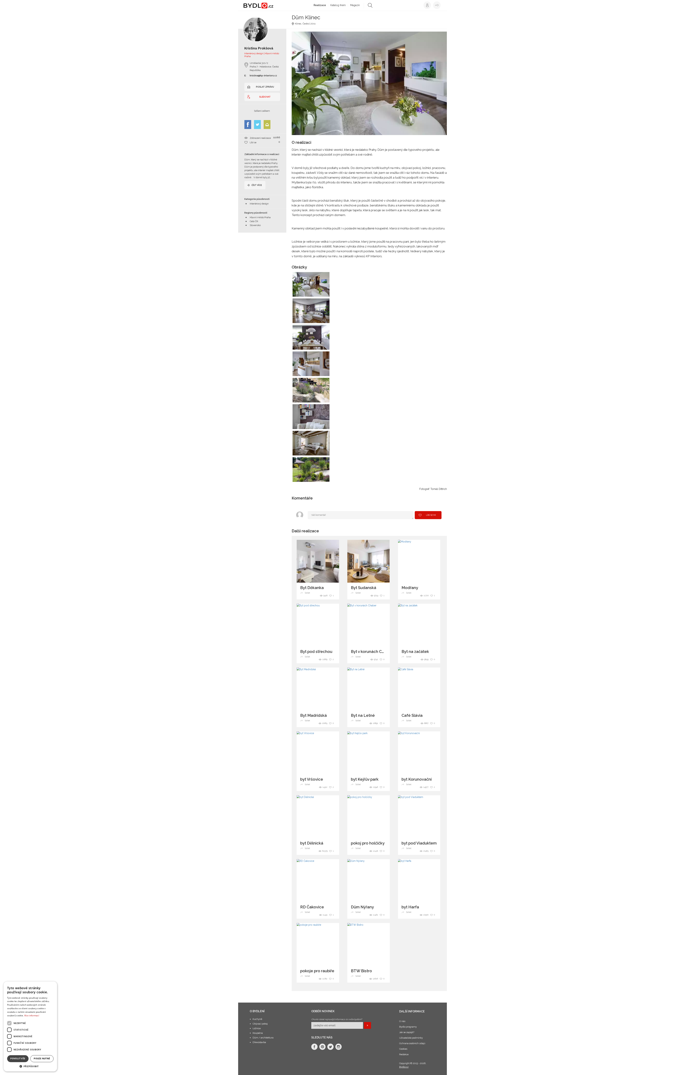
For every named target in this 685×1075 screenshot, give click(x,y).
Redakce (404, 1054)
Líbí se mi (431, 515)
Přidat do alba (323, 291)
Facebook (247, 124)
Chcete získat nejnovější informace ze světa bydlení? (336, 1019)
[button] (30, 1066)
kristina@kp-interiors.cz (263, 75)
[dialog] (30, 1026)
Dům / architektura (263, 1037)
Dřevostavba (259, 1042)
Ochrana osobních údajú (412, 1043)
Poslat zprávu (265, 87)
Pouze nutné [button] (42, 1058)
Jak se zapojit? (406, 1032)
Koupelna (258, 1033)
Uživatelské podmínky (411, 1037)
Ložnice (257, 1028)
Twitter (257, 124)
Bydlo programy (408, 1026)
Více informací (31, 1015)
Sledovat (265, 97)
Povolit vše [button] (17, 1058)
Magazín (355, 5)
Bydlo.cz (404, 1067)
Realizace (320, 5)
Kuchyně (257, 1019)
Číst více (257, 185)
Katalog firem (338, 5)
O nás (402, 1021)
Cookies (403, 1049)
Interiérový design (259, 203)
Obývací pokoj (260, 1023)
